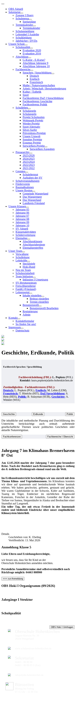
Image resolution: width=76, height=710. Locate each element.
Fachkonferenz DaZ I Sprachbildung (43, 98)
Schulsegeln (29, 110)
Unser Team (15, 250)
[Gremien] (26, 172)
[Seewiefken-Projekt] (46, 146)
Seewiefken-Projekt (34, 145)
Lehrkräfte (21, 260)
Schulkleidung (24, 37)
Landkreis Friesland (34, 203)
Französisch (36, 82)
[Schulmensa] (30, 19)
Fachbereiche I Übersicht (60, 436)
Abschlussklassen (32, 241)
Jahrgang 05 (22, 209)
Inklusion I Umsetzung (35, 279)
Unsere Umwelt (31, 136)
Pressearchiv (23, 152)
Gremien (20, 171)
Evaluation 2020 (32, 50)
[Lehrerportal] (30, 293)
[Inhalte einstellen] (42, 296)
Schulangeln (29, 114)
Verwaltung (22, 254)
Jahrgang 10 (22, 225)
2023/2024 (29, 161)
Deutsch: (8, 390)
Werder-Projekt (31, 123)
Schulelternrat (30, 174)
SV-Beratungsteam (26, 282)
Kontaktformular (25, 320)
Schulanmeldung (25, 31)
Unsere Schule (16, 43)
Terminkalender (24, 24)
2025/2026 (29, 155)
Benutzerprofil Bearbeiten (44, 308)
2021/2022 (29, 168)
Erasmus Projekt (32, 142)
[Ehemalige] (28, 239)
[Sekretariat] (21, 13)
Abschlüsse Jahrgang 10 (36, 66)
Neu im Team (23, 270)
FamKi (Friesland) (26, 289)
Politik (70, 414)
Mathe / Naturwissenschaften (39, 85)
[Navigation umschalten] (2, 3)
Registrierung (30, 311)
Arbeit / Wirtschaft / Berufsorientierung (44, 88)
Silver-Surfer (30, 129)
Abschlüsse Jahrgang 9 (35, 63)
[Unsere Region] (33, 191)
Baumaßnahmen (25, 187)
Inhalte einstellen (32, 295)
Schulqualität (23, 47)
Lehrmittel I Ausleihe (27, 34)
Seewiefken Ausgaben (42, 149)
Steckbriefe (29, 263)
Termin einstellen (39, 301)
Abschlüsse (22, 56)
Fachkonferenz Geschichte (37, 101)
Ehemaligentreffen (33, 247)
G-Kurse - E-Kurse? (34, 59)
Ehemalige (21, 238)
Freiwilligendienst (26, 285)
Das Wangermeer (32, 196)
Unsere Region (24, 190)
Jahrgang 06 (22, 212)
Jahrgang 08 (22, 219)
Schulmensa (22, 18)
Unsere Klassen (17, 206)
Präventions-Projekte (34, 133)
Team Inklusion (24, 276)
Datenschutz (22, 330)
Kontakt (12, 317)
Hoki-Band (29, 266)
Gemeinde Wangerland (35, 193)
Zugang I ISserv (25, 15)
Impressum (14, 327)
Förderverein (23, 184)
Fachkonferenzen (12, 436)
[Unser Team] (23, 251)
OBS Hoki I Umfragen (62, 627)
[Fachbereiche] (31, 70)
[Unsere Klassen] (27, 207)
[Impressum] (22, 328)
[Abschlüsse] (29, 57)
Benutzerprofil (31, 305)
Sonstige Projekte (32, 139)
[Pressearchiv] (31, 153)
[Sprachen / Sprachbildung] (52, 73)
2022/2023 (29, 164)
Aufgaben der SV (32, 177)
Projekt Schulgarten (34, 117)
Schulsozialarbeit (25, 273)
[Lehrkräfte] (28, 261)
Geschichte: (58, 396)
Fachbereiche (23, 69)
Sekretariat (14, 12)
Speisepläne (29, 21)
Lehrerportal (22, 292)
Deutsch (34, 75)
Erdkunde (38, 414)
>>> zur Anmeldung (13, 578)
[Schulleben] (29, 108)
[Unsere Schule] (26, 44)
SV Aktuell (22, 228)
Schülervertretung (25, 234)
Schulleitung (23, 257)
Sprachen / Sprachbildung (37, 72)
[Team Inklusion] (34, 277)
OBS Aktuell (15, 8)
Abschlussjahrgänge (34, 244)
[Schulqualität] (31, 48)
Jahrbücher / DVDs (26, 40)
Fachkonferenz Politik (35, 104)
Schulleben (22, 107)
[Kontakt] (18, 318)
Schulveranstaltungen (27, 180)
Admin (26, 314)
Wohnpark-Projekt (33, 120)
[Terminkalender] (34, 25)
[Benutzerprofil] (40, 306)
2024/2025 (29, 158)
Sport (26, 94)
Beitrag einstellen (39, 298)
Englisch (34, 78)
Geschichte (9, 414)
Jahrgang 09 (22, 222)
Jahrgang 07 (22, 215)
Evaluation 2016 (32, 53)
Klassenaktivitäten (26, 231)
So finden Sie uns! (26, 324)
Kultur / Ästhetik (32, 91)
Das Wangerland (32, 199)
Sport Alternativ (31, 126)
